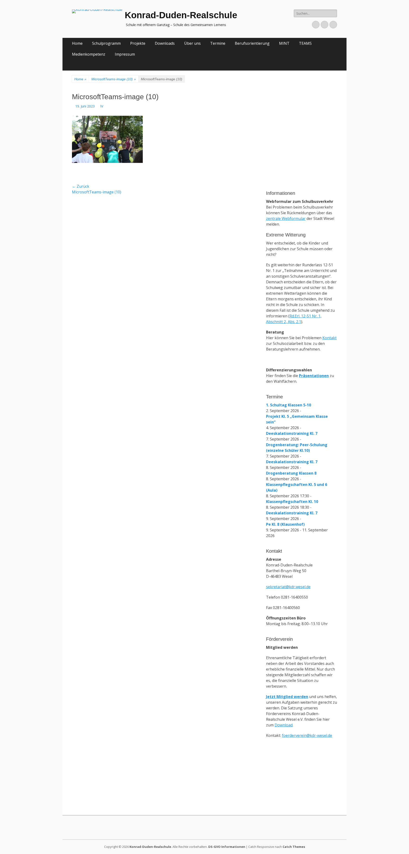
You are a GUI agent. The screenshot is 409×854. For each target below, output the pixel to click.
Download (284, 725)
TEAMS (305, 43)
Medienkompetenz (88, 54)
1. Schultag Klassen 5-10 (288, 405)
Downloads (165, 43)
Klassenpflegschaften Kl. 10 (292, 501)
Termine (217, 43)
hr (101, 106)
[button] (273, 114)
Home (77, 43)
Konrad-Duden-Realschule (181, 15)
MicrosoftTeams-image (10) (113, 79)
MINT (284, 43)
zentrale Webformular (286, 218)
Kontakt (329, 337)
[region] (301, 159)
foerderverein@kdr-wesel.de (307, 735)
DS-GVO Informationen (226, 847)
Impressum (125, 54)
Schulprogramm (106, 43)
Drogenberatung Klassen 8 (291, 473)
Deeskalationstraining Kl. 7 (291, 433)
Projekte (137, 43)
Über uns (192, 43)
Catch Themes (294, 847)
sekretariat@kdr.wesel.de (288, 586)
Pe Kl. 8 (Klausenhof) (285, 524)
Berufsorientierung (252, 43)
